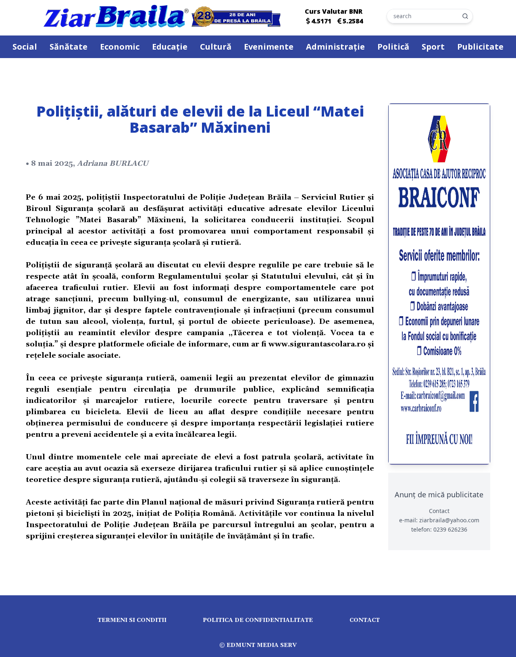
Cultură (215, 46)
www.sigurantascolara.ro (317, 344)
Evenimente (268, 46)
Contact (365, 620)
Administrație (335, 46)
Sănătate (68, 46)
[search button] (465, 16)
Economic (119, 46)
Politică (393, 46)
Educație (169, 46)
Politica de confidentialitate (258, 620)
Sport (433, 46)
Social (24, 46)
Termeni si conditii (132, 620)
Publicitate (480, 46)
